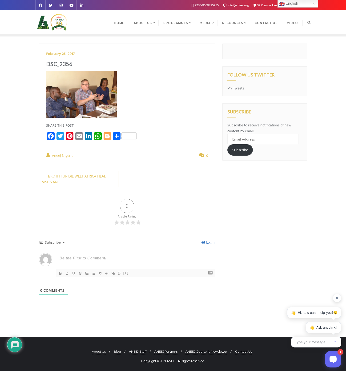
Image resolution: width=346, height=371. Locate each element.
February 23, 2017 (60, 54)
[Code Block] (106, 273)
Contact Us (243, 351)
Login (210, 242)
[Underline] (73, 273)
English (291, 3)
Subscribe (240, 150)
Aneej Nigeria (62, 155)
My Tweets (235, 88)
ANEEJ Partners (165, 351)
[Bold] (60, 273)
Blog (117, 351)
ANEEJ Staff (137, 351)
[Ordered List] (87, 273)
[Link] (113, 273)
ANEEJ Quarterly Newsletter (206, 351)
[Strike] (80, 273)
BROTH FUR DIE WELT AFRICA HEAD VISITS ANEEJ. (74, 179)
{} (119, 273)
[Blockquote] (100, 273)
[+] (126, 273)
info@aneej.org (238, 5)
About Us (99, 351)
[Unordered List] (93, 273)
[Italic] (67, 273)
